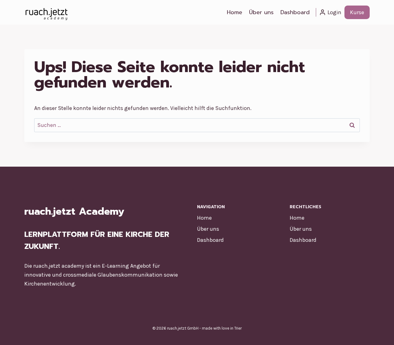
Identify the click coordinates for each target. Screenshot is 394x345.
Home (234, 12)
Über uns (261, 12)
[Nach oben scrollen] (380, 334)
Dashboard (295, 12)
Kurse (357, 12)
